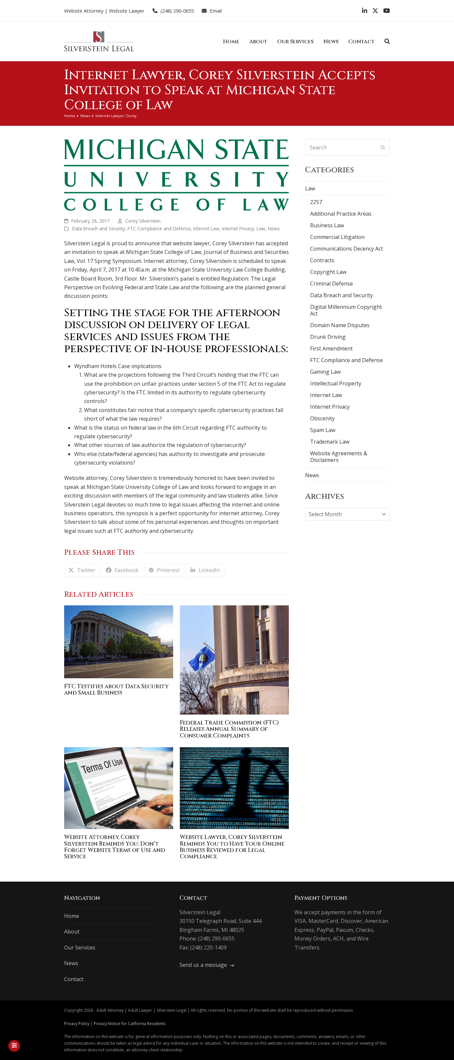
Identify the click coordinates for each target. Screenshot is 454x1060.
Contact (73, 979)
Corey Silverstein (143, 221)
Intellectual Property (335, 383)
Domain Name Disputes (340, 325)
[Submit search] (383, 147)
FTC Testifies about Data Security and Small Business (116, 690)
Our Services (79, 947)
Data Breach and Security (98, 228)
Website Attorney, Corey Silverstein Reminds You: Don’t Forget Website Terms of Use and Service (114, 846)
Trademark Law (329, 441)
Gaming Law (325, 371)
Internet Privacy (238, 228)
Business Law (327, 225)
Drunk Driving (328, 336)
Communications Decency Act (346, 248)
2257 (316, 202)
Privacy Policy (76, 1023)
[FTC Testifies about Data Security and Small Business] (118, 641)
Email (216, 10)
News (274, 228)
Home (71, 916)
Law (261, 228)
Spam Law (322, 430)
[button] (387, 41)
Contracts (322, 260)
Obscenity (322, 418)
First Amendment (331, 348)
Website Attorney (83, 10)
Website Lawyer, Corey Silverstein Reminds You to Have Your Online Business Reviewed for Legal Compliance (232, 846)
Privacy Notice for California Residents (130, 1023)
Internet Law (206, 228)
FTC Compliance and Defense (159, 228)
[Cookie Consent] (14, 1046)
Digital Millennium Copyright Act (346, 310)
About (71, 931)
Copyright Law (328, 272)
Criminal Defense (331, 283)
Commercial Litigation (337, 237)
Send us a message (203, 964)
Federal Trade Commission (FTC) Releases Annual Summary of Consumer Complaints (229, 729)
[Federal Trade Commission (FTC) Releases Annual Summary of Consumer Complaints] (234, 659)
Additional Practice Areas (341, 213)
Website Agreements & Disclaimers (338, 457)
